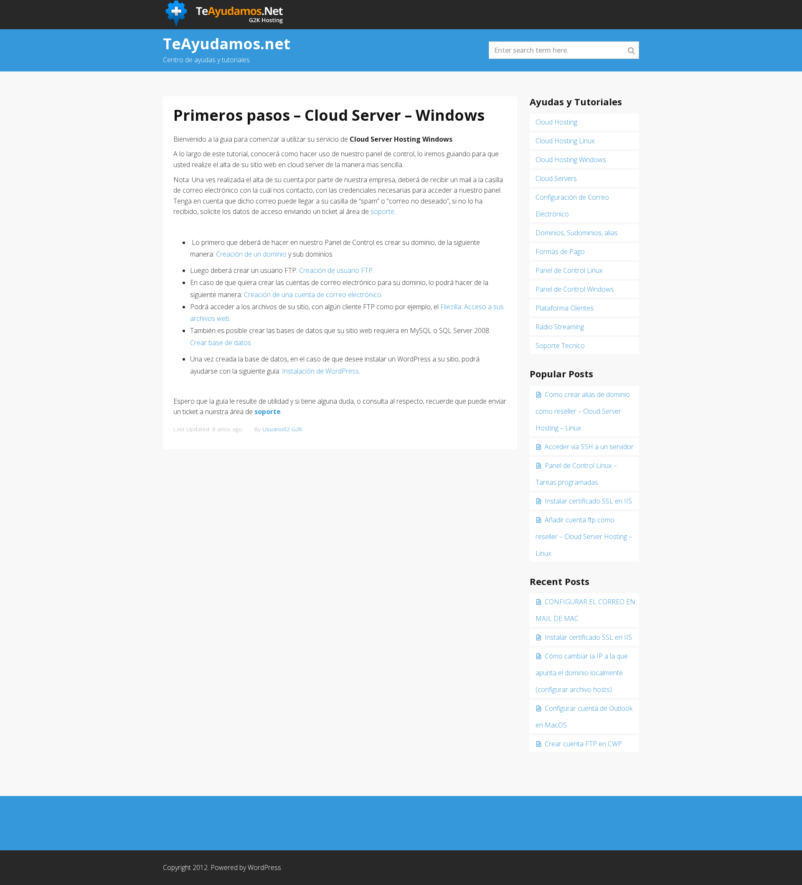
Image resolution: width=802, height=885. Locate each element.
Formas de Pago (560, 251)
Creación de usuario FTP (336, 270)
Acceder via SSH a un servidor (589, 446)
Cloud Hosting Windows (571, 159)
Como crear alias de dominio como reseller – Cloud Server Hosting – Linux (583, 411)
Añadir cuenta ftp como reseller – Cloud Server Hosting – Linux (584, 536)
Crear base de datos (220, 342)
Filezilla (450, 306)
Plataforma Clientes (565, 308)
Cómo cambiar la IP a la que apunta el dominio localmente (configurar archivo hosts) (582, 672)
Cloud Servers (556, 178)
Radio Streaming (560, 326)
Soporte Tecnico (560, 345)
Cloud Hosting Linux (565, 140)
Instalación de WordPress (320, 371)
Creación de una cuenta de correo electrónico (312, 294)
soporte (382, 211)
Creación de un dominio (251, 254)
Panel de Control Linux (569, 270)
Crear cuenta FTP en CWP (583, 743)
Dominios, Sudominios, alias (577, 232)
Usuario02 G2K (282, 429)
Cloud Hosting (556, 122)
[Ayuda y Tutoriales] (225, 14)
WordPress (264, 867)
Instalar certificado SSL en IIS (588, 501)
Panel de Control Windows (575, 289)
